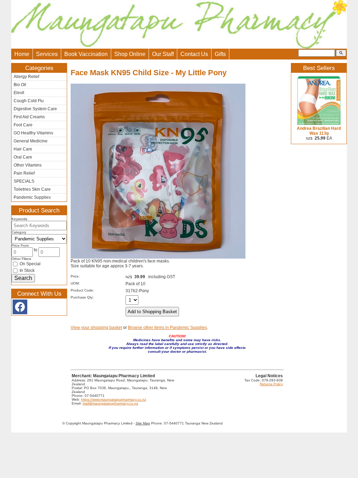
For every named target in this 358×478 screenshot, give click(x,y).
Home (21, 54)
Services (47, 54)
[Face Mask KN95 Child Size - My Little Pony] (158, 257)
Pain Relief (24, 173)
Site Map (143, 423)
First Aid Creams (29, 116)
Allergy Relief (26, 76)
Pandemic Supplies (32, 197)
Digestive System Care (35, 108)
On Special (30, 263)
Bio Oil (20, 84)
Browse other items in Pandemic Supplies (167, 327)
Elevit (19, 92)
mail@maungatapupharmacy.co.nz (110, 403)
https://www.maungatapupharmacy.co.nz (113, 399)
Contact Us (194, 54)
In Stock (27, 270)
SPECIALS (24, 181)
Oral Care (23, 157)
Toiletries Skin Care (32, 189)
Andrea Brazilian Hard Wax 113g (319, 131)
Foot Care (23, 124)
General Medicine (31, 141)
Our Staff (163, 54)
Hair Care (23, 149)
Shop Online (129, 54)
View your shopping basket (96, 327)
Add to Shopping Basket (152, 311)
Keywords (19, 219)
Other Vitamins (28, 165)
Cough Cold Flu (29, 100)
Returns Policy (271, 384)
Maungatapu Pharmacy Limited (107, 423)
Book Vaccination (86, 54)
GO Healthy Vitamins (33, 133)
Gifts (220, 54)
